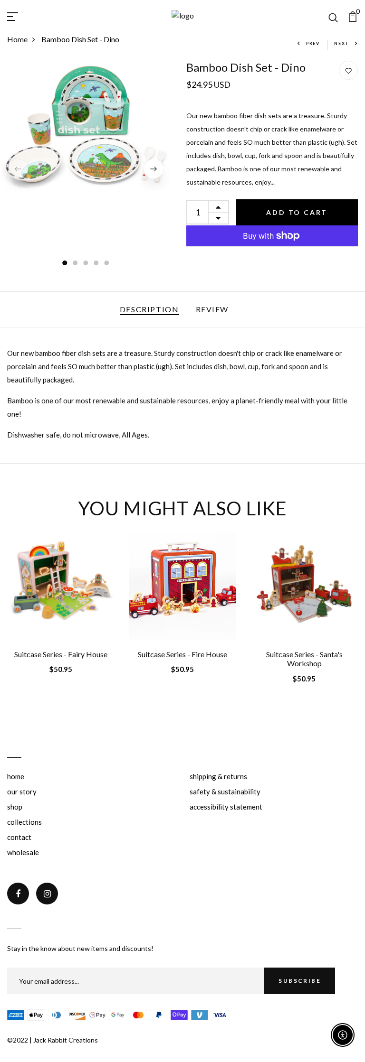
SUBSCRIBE (300, 980)
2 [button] (75, 263)
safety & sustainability (225, 791)
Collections (24, 822)
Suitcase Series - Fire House (182, 654)
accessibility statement (226, 806)
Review (212, 309)
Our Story (22, 791)
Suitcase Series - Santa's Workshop (304, 659)
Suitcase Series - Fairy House (60, 654)
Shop (14, 806)
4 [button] (96, 263)
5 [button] (107, 263)
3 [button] (86, 263)
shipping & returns (218, 776)
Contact (19, 837)
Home (17, 39)
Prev (313, 43)
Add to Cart (296, 212)
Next (341, 43)
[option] (86, 127)
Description (149, 309)
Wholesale (23, 852)
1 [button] (65, 263)
